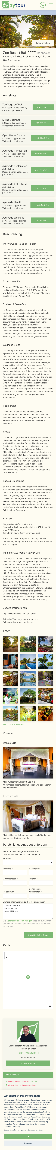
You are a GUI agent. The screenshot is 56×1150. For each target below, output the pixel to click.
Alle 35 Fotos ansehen (13, 724)
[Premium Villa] (28, 816)
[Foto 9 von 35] (45, 678)
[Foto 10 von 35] (10, 696)
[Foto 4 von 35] (10, 661)
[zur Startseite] (13, 4)
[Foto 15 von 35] (45, 713)
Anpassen (28, 1143)
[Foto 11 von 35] (28, 696)
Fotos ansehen (43, 43)
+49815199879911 (28, 1053)
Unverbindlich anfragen (38, 935)
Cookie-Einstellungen (11, 1130)
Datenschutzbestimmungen (19, 921)
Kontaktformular (28, 1063)
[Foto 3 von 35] (45, 644)
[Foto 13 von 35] (10, 713)
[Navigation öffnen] (51, 5)
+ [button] (6, 954)
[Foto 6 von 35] (45, 661)
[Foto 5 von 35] (28, 661)
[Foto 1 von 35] (10, 644)
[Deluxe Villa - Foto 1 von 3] (28, 763)
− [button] (6, 957)
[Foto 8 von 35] (28, 678)
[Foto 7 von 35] (10, 678)
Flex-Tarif (33, 1081)
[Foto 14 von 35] (28, 713)
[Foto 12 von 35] (45, 696)
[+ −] (28, 980)
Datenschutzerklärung (35, 1130)
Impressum (23, 1130)
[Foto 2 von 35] (28, 644)
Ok (28, 1136)
